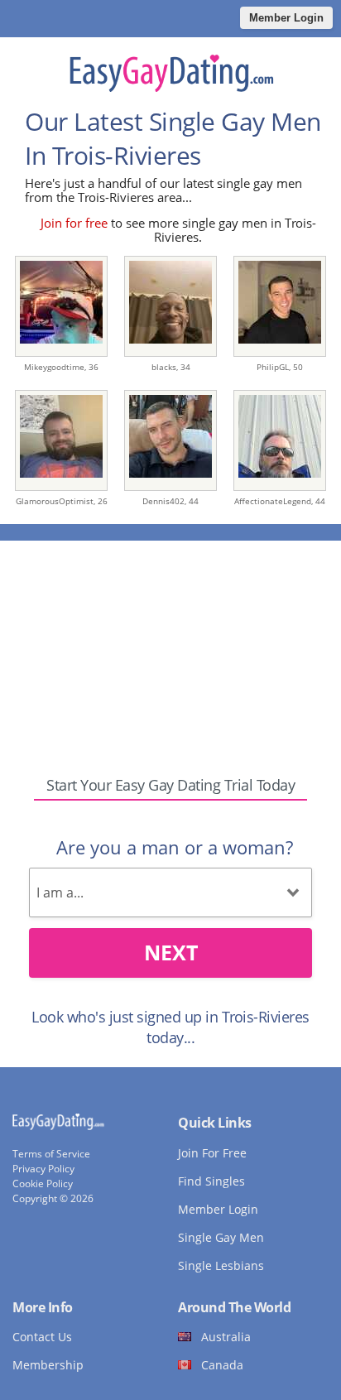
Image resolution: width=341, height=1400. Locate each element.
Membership (48, 1365)
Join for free (74, 222)
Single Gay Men (221, 1237)
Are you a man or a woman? (174, 847)
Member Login (286, 18)
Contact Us (42, 1337)
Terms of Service (51, 1154)
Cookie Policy (42, 1183)
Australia (226, 1337)
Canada (222, 1365)
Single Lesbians (221, 1265)
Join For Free (212, 1153)
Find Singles (211, 1181)
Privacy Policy (43, 1169)
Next (171, 952)
